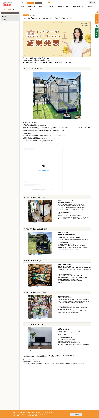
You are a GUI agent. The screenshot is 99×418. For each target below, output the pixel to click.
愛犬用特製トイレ (36, 222)
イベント (4, 19)
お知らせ (4, 16)
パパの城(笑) (35, 286)
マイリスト (45, 2)
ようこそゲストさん (22, 2)
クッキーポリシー (26, 415)
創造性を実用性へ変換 (37, 254)
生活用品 (92, 2)
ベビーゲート (35, 350)
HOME (4, 9)
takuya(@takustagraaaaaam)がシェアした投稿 (42, 189)
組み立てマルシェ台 (37, 318)
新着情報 (9, 9)
